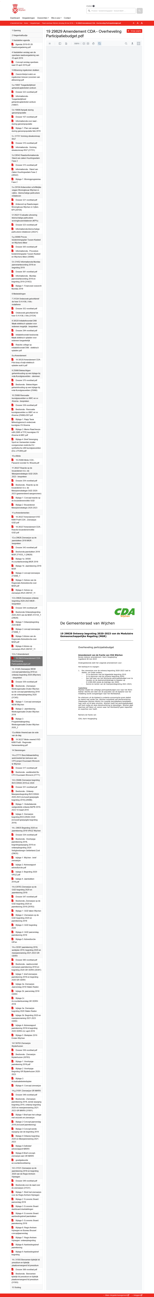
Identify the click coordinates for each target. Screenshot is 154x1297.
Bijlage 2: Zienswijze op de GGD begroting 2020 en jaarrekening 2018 (25, 918)
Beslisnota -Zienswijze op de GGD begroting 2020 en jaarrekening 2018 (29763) (26, 904)
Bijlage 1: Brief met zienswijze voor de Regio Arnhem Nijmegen (26, 1193)
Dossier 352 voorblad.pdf (26, 309)
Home (26, 23)
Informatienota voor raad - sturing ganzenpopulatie (24, 122)
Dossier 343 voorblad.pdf (26, 548)
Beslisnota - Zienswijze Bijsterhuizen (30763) (23, 1055)
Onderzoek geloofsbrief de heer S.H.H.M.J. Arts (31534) (25, 314)
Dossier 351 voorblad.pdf (26, 787)
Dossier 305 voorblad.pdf (26, 247)
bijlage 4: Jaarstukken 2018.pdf (23, 880)
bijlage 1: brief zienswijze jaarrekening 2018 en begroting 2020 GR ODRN (25, 977)
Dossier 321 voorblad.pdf (26, 200)
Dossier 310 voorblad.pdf (26, 143)
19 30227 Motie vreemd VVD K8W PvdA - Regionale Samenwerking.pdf (26, 742)
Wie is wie (55, 18)
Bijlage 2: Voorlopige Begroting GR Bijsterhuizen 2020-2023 (26, 1071)
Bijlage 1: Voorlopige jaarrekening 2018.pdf (22, 1062)
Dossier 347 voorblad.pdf (26, 897)
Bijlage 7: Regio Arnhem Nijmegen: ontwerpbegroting (24, 1239)
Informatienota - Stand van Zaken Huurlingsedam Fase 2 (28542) (25, 172)
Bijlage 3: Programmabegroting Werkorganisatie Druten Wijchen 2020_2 (25, 723)
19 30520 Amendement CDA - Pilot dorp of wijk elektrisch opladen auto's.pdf (26, 362)
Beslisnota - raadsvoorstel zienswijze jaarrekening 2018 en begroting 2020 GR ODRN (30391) (26, 967)
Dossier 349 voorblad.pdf (26, 1181)
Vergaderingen (28, 18)
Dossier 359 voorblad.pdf (26, 682)
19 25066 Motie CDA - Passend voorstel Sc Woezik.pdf (25, 461)
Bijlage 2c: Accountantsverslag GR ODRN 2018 (25, 1001)
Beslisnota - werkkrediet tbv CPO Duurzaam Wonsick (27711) (26, 773)
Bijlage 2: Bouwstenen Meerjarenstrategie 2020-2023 (24, 506)
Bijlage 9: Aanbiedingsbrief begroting (25, 1253)
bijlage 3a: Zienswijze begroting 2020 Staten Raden (24, 1009)
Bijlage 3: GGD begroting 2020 (24, 926)
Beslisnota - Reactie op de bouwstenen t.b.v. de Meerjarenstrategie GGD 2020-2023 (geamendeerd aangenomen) (26, 489)
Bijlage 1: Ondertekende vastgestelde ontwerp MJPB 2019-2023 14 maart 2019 (26, 807)
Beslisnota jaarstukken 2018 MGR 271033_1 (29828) (26, 553)
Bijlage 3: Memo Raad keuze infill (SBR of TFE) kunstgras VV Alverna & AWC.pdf (26, 432)
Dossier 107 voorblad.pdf (26, 117)
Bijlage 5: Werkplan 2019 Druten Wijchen (24, 1036)
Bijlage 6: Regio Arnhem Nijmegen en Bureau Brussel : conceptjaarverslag (24, 1230)
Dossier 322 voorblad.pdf (26, 92)
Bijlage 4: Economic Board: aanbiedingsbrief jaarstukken (25, 1214)
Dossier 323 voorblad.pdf (26, 225)
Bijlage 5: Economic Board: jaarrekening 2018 (25, 1221)
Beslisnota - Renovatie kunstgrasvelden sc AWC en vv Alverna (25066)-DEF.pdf (25, 412)
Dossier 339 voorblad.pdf (26, 405)
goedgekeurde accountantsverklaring (21, 1161)
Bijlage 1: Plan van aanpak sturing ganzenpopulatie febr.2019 (26, 129)
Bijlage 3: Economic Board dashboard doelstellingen (25, 1207)
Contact (67, 18)
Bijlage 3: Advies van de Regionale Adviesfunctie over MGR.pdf (24, 583)
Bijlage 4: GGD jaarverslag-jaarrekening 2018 (25, 933)
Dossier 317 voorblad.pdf (26, 768)
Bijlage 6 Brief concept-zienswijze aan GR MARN (23, 1154)
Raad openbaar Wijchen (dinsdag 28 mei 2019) (57, 23)
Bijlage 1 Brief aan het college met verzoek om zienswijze (26, 1116)
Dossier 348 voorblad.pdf (26, 1095)
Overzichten (42, 18)
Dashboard (15, 18)
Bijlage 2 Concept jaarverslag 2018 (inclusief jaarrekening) (26, 1123)
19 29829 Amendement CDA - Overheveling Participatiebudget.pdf (26, 661)
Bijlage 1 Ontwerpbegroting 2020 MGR (25, 623)
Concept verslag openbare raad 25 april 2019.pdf (25, 63)
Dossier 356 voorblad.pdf (26, 1050)
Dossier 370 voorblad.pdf (26, 380)
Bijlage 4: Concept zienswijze (28, 1086)
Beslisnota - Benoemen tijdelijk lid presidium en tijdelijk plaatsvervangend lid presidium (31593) (25, 1278)
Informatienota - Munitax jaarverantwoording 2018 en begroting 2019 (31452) (24, 279)
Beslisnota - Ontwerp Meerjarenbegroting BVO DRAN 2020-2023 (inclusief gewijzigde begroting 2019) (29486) (25, 795)
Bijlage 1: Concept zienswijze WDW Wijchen (26, 703)
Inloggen (137, 1295)
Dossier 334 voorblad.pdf (26, 835)
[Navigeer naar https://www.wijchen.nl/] (18, 9)
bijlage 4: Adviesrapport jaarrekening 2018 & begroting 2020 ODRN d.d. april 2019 (24, 1028)
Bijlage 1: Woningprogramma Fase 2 (26, 180)
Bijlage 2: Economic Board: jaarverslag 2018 (25, 1200)
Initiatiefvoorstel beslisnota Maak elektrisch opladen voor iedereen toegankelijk (25, 338)
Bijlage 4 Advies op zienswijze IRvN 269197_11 (23, 647)
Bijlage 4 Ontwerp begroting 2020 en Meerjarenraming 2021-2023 (25, 1139)
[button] (140, 11)
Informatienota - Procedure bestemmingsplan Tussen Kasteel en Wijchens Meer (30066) (26, 254)
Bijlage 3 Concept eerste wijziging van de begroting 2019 (25, 1130)
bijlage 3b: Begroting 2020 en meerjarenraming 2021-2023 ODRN (26, 1018)
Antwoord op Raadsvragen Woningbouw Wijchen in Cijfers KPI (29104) (25, 207)
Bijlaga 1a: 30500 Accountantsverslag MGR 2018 (25, 560)
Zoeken (89, 6)
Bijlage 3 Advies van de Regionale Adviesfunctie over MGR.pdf (24, 639)
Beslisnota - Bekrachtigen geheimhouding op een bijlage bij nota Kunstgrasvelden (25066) (26, 387)
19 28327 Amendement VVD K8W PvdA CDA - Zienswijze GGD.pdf (26, 520)
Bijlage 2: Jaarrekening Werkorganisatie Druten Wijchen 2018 (25, 712)
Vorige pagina (135, 31)
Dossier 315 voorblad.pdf (26, 165)
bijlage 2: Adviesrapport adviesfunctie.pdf (24, 866)
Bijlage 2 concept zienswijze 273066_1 (26, 574)
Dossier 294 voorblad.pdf (26, 331)
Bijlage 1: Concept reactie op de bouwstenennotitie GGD (26, 499)
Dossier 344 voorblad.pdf (26, 608)
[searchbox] (111, 11)
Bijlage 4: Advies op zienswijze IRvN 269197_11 (23, 591)
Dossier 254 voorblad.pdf (26, 481)
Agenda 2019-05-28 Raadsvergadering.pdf (22, 45)
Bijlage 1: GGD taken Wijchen (28, 911)
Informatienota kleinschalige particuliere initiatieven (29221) (26, 230)
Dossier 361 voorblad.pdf (26, 272)
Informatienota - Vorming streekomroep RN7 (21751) (24, 148)
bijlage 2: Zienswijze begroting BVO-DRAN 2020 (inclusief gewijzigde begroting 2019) (25, 818)
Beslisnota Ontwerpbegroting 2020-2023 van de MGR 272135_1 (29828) (26, 615)
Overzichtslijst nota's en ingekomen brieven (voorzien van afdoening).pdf (26, 77)
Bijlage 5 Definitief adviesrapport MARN (21, 1147)
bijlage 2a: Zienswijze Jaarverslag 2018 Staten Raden (25, 985)
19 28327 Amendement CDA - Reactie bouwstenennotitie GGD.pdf (26, 530)
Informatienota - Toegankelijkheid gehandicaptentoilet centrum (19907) (24, 100)
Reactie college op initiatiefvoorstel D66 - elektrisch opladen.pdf (25, 348)
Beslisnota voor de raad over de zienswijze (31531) (26, 1186)
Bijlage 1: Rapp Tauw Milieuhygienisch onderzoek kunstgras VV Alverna (23, 422)
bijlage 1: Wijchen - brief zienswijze (24, 859)
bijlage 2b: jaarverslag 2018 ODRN (25, 992)
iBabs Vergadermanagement (116, 1295)
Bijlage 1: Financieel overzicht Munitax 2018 (26, 287)
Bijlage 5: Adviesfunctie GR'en (24, 940)
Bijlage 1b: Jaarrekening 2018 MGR (26, 567)
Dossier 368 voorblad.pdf (26, 1270)
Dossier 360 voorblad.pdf (26, 960)
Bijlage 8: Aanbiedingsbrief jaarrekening (25, 1246)
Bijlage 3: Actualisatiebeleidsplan (22, 1080)
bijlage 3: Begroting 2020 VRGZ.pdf (24, 873)
